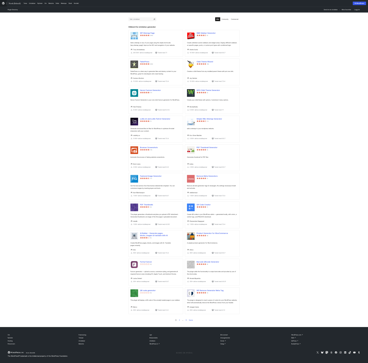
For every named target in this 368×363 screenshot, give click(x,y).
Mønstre (81, 344)
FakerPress (144, 62)
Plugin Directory (13, 9)
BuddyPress (296, 344)
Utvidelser (82, 341)
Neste (191, 320)
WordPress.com (297, 335)
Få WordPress (359, 3)
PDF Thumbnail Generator (207, 147)
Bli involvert (224, 335)
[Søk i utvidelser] (154, 19)
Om (9, 335)
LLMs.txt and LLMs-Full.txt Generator (155, 119)
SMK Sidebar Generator (206, 33)
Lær (151, 335)
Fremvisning (82, 335)
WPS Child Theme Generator (208, 90)
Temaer (81, 338)
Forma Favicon (146, 262)
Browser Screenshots (149, 147)
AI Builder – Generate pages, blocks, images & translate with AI (154, 234)
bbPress (294, 341)
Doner (223, 341)
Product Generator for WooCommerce (212, 233)
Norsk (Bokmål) (30, 353)
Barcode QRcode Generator (208, 262)
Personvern (11, 344)
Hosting (10, 341)
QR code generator (148, 290)
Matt (293, 338)
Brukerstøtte (154, 338)
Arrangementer (225, 338)
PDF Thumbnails (146, 205)
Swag (223, 344)
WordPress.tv (155, 344)
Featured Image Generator (151, 176)
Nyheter (10, 338)
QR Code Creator (204, 205)
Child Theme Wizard (205, 62)
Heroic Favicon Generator (150, 90)
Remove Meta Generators (207, 176)
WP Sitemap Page (147, 33)
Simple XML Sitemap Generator (209, 119)
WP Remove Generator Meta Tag (210, 290)
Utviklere (152, 341)
